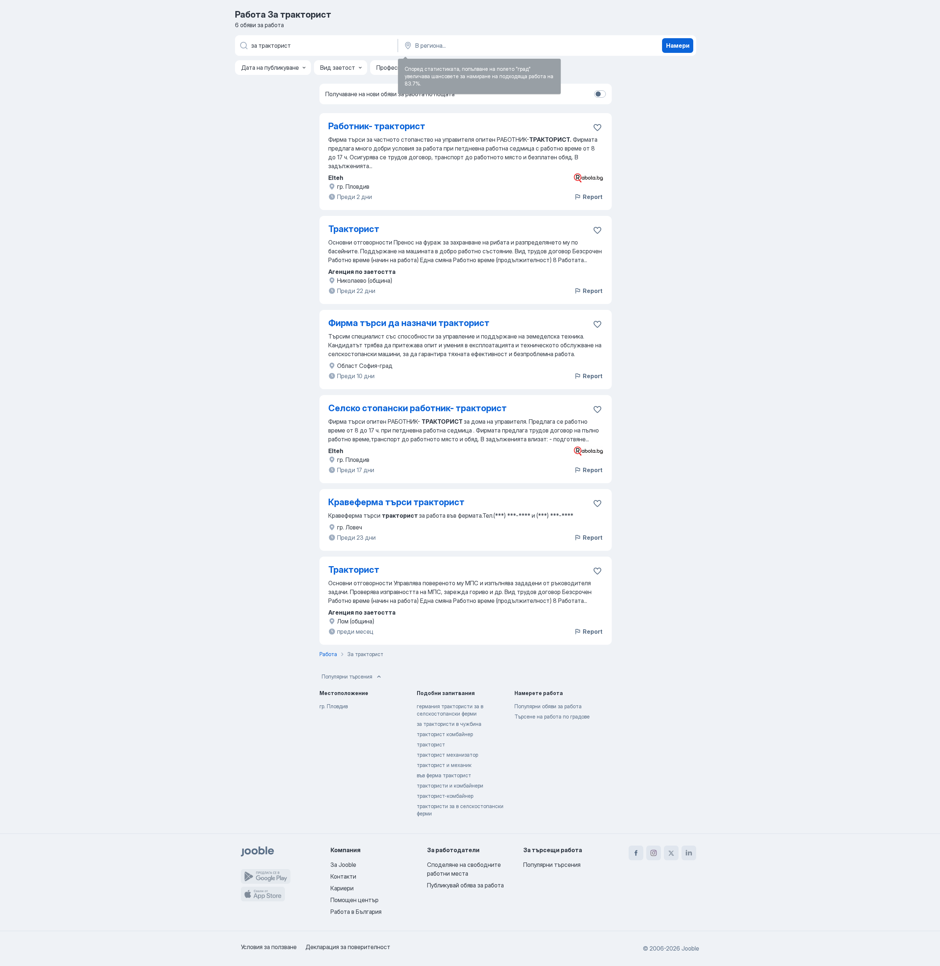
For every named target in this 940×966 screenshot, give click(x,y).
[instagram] (653, 853)
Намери (678, 45)
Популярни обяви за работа (548, 706)
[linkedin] (689, 853)
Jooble (690, 948)
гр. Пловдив (333, 706)
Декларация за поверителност (348, 947)
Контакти (343, 876)
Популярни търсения (347, 676)
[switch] (600, 94)
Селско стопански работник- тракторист (417, 408)
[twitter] (671, 853)
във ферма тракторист (444, 775)
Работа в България (356, 911)
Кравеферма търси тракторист (396, 502)
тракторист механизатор (447, 755)
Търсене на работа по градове (552, 716)
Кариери (342, 888)
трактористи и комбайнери (450, 785)
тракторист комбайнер (445, 734)
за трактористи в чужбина (449, 724)
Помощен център (354, 900)
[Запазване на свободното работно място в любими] (597, 127)
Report (593, 196)
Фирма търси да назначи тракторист (408, 323)
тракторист (431, 744)
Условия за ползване (269, 947)
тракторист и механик (444, 765)
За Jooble (343, 864)
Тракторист (353, 229)
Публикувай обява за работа (465, 885)
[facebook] (636, 853)
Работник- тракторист (376, 126)
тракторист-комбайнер (445, 796)
